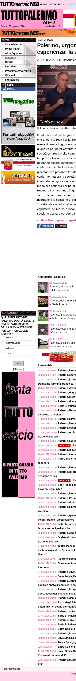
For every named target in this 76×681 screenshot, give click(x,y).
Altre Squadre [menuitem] (13, 53)
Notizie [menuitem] (9, 62)
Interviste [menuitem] (10, 66)
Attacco (10, 348)
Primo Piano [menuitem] (12, 48)
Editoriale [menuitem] (10, 57)
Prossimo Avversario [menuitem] (18, 70)
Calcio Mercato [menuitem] (14, 44)
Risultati (18, 369)
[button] (18, 363)
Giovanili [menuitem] (10, 75)
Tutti (8, 353)
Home (6, 39)
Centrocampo (13, 343)
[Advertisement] (18, 247)
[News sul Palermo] (28, 17)
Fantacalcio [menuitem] (12, 79)
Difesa (9, 337)
